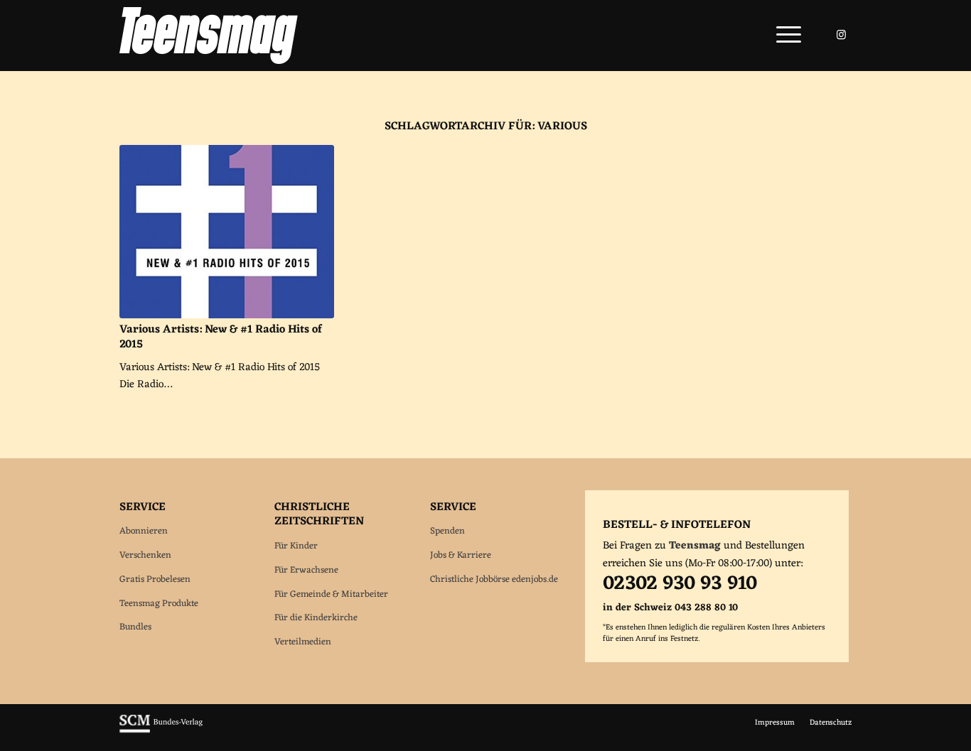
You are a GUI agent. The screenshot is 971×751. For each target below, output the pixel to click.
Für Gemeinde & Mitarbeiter (331, 594)
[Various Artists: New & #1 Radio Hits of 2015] (226, 231)
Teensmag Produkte (158, 603)
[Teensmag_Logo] (208, 35)
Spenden (447, 531)
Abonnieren (143, 531)
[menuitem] (784, 35)
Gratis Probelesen (155, 579)
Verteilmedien (302, 642)
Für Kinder (296, 546)
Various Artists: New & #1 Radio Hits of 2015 (220, 337)
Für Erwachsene (306, 570)
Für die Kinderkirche (316, 618)
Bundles (135, 627)
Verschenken (145, 555)
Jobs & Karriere (460, 555)
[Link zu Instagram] (841, 34)
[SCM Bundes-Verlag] (161, 731)
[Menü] (784, 35)
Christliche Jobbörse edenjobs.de (494, 579)
